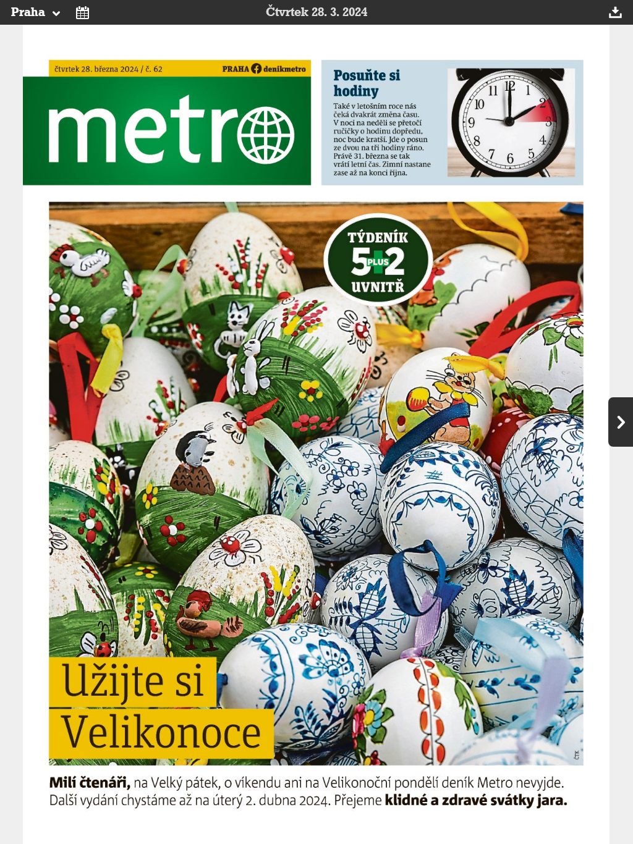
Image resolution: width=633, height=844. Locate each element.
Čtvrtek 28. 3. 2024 (316, 12)
